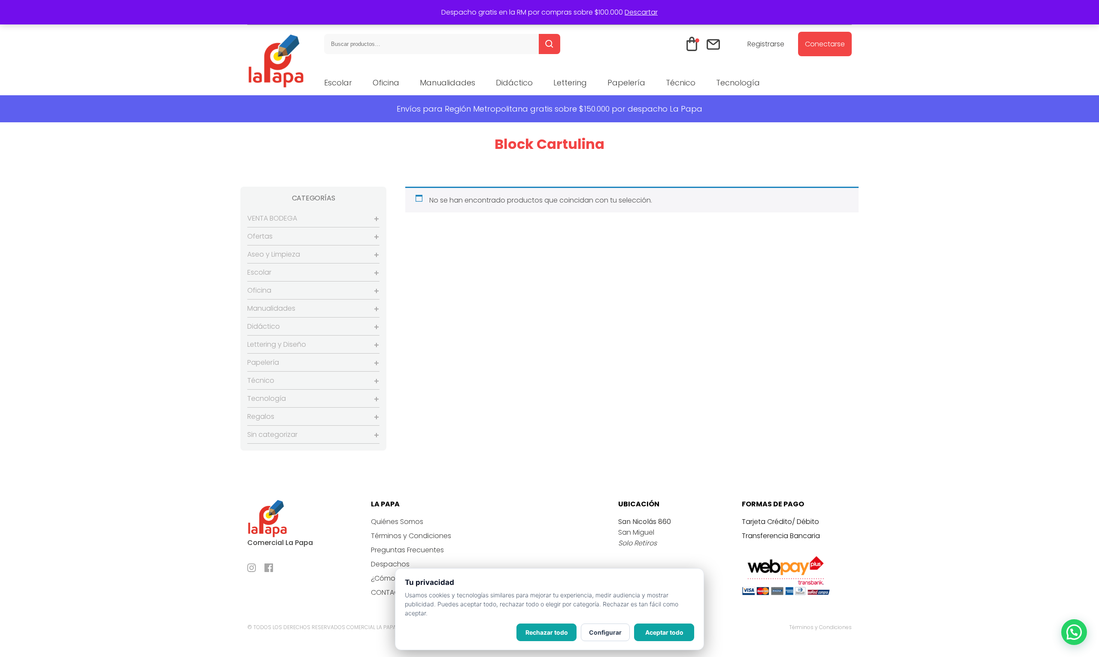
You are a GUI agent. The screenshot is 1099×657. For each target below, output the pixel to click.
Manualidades (447, 82)
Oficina (386, 82)
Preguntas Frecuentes (407, 550)
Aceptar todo (664, 632)
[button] (1074, 632)
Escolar (338, 82)
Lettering (570, 82)
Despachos (390, 564)
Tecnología (738, 82)
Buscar (549, 44)
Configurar (605, 632)
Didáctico (514, 82)
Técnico (680, 82)
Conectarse (825, 44)
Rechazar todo (546, 632)
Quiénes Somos (397, 522)
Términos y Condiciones (411, 536)
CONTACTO (390, 592)
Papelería (626, 82)
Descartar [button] (641, 12)
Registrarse (765, 44)
